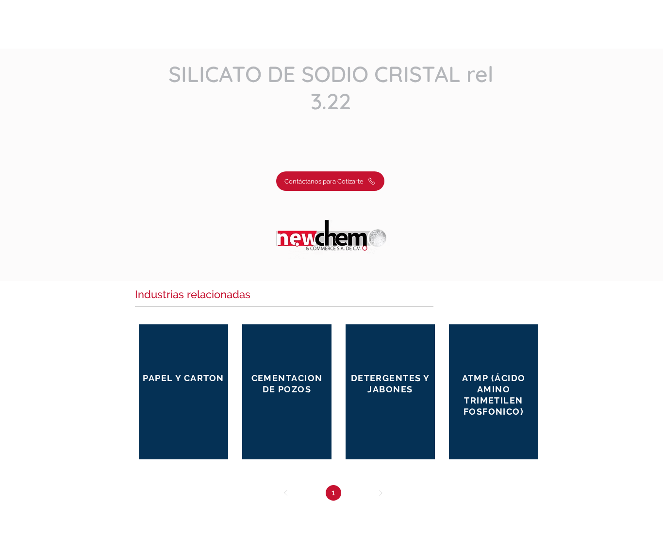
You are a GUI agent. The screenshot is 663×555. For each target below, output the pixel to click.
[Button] (183, 391)
